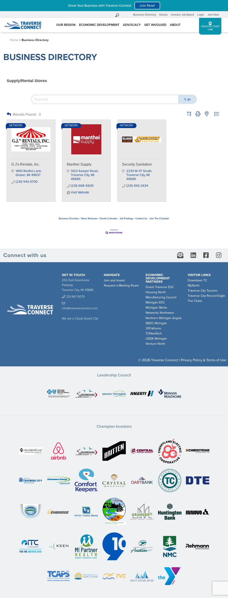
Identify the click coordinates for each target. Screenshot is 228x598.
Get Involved (155, 25)
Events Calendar (108, 218)
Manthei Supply (79, 164)
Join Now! (147, 5)
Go (129, 14)
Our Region (65, 25)
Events (163, 15)
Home (14, 40)
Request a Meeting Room (121, 285)
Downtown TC (197, 280)
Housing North (156, 292)
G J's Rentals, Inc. (25, 164)
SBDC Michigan (156, 323)
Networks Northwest (160, 313)
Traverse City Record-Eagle (206, 296)
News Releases (89, 218)
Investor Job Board (182, 15)
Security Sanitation (137, 164)
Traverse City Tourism (202, 291)
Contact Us (141, 218)
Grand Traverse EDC (160, 287)
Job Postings (126, 218)
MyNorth (194, 285)
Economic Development (99, 25)
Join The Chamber (159, 218)
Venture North (155, 344)
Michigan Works (156, 307)
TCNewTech (154, 333)
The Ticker (195, 301)
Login (200, 15)
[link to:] (58, 394)
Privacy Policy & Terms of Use (203, 360)
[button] (9, 114)
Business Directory (144, 15)
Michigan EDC (155, 302)
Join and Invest (114, 280)
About (175, 25)
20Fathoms (153, 328)
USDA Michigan (156, 339)
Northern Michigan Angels (164, 318)
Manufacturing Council (161, 297)
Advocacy (132, 25)
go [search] (189, 99)
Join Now (213, 15)
